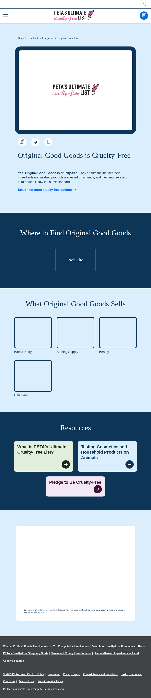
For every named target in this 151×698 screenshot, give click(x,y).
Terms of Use (26, 681)
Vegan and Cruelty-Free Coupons (71, 653)
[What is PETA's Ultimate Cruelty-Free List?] (43, 456)
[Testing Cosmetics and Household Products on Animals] (107, 456)
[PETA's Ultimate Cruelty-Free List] (74, 15)
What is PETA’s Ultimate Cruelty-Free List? (29, 646)
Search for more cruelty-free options (45, 189)
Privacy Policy (71, 674)
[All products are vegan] (35, 142)
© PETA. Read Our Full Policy (23, 674)
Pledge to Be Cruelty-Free (73, 646)
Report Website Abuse (50, 681)
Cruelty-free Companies (41, 38)
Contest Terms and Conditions (100, 674)
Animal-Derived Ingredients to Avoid (117, 653)
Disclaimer (54, 674)
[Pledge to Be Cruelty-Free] (75, 486)
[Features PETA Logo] (48, 142)
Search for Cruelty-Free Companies (113, 646)
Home (21, 38)
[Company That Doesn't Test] (22, 142)
